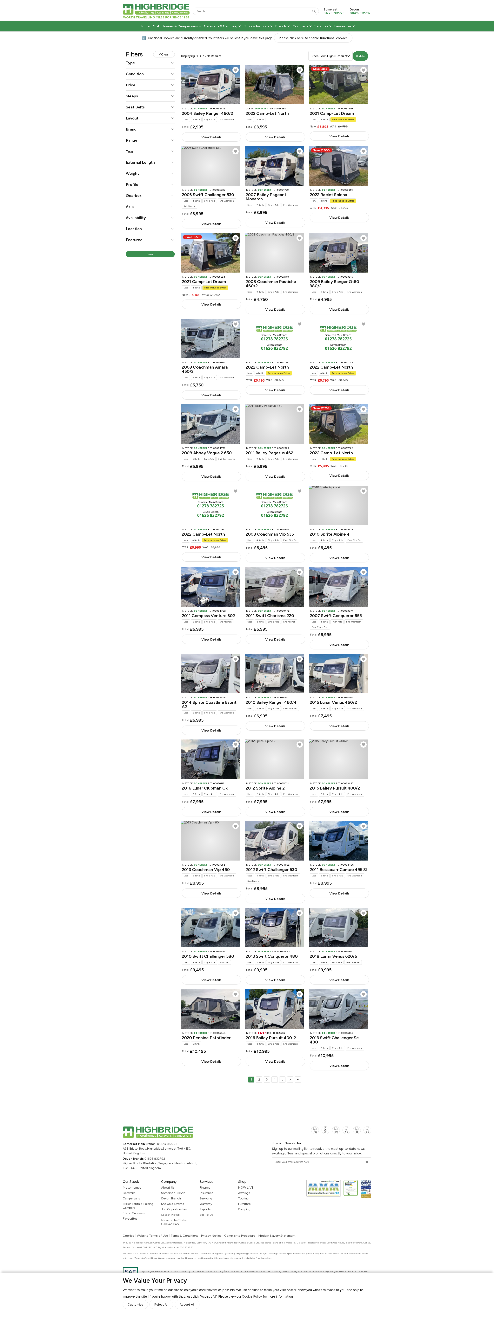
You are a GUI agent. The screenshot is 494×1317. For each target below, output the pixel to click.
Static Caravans (134, 1213)
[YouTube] (346, 1132)
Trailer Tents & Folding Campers (138, 1206)
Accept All (187, 1304)
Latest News (170, 1215)
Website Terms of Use (152, 1235)
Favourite (235, 70)
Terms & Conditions (184, 1235)
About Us (168, 1187)
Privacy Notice (211, 1235)
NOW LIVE (246, 1187)
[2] (290, 1079)
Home (145, 26)
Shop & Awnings (256, 26)
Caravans (129, 1193)
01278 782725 (167, 1144)
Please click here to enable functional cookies (313, 38)
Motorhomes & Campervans (175, 26)
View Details (211, 137)
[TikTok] (357, 1132)
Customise (135, 1304)
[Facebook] (315, 1132)
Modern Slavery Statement (277, 1235)
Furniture (244, 1204)
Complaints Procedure (240, 1235)
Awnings (244, 1193)
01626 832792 (154, 1158)
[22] (298, 1079)
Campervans (131, 1198)
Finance (205, 1187)
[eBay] (367, 1132)
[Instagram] (336, 1132)
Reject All (161, 1304)
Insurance (206, 1193)
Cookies (128, 1235)
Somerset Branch (173, 1193)
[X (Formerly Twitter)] (325, 1132)
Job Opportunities (174, 1209)
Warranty (206, 1204)
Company (300, 26)
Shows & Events (172, 1204)
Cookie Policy (252, 1296)
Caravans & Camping (220, 26)
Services (321, 26)
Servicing (206, 1198)
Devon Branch (171, 1198)
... (282, 1079)
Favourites (342, 26)
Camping (244, 1209)
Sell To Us (206, 1215)
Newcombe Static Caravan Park (174, 1222)
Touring (243, 1198)
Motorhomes (132, 1187)
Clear (165, 54)
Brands (280, 26)
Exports (205, 1209)
